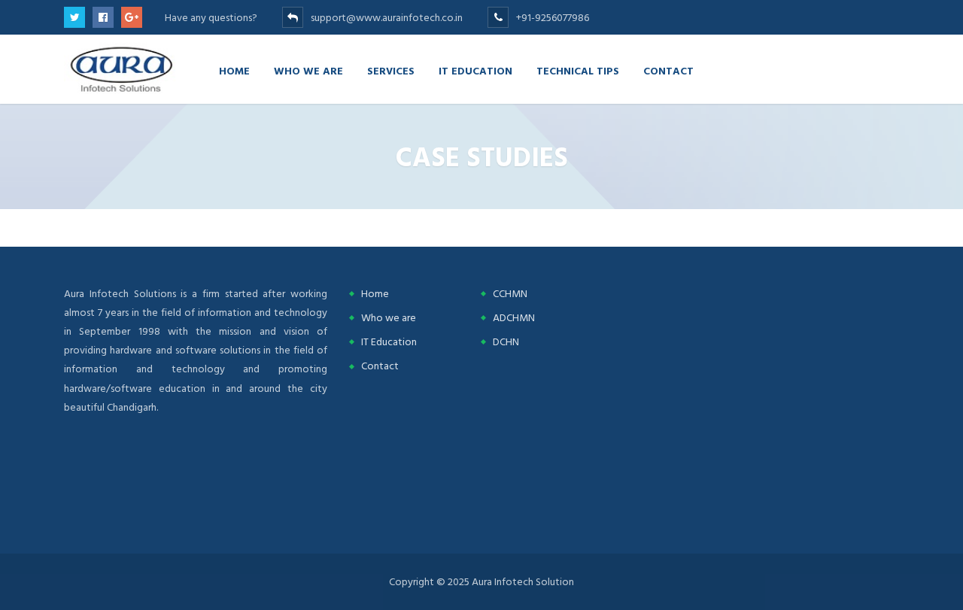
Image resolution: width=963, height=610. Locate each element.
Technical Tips (577, 70)
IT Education (475, 70)
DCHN (506, 342)
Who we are (308, 70)
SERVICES (391, 70)
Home (234, 70)
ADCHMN (514, 317)
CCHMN (510, 293)
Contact (668, 70)
